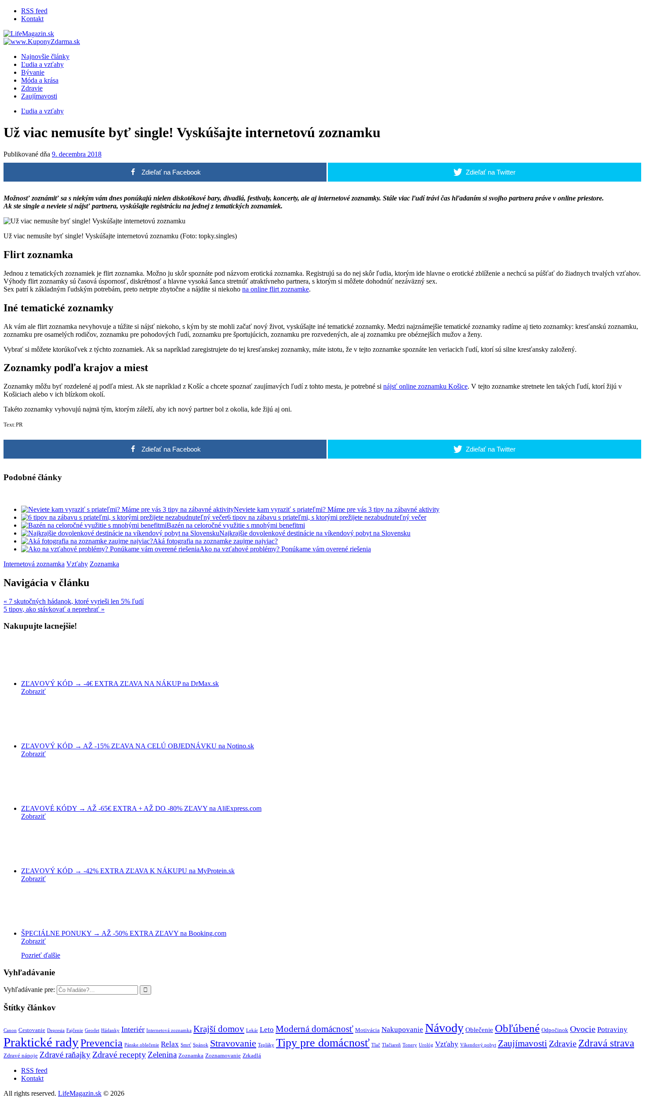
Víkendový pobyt (478, 1045)
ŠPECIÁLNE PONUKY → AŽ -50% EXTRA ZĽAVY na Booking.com (123, 933)
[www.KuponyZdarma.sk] (42, 41)
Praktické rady (41, 1042)
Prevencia (101, 1043)
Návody (444, 1028)
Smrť (186, 1045)
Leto (267, 1029)
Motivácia (367, 1030)
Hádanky (110, 1030)
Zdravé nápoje (21, 1055)
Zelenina (162, 1054)
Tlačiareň (391, 1045)
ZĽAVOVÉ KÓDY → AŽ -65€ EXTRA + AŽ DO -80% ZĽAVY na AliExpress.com (141, 808)
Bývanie (32, 72)
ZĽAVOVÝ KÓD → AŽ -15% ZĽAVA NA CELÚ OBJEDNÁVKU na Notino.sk (137, 746)
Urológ (426, 1045)
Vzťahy (77, 564)
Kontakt (32, 18)
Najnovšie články (45, 56)
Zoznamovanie (223, 1055)
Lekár (252, 1030)
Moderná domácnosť (314, 1029)
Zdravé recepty (119, 1054)
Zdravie (32, 88)
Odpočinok (554, 1030)
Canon (10, 1030)
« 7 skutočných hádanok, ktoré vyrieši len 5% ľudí (74, 601)
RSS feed (34, 11)
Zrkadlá (252, 1055)
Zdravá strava (606, 1043)
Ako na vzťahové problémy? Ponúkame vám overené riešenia (285, 549)
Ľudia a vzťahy (42, 64)
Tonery (410, 1045)
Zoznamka (104, 564)
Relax (170, 1044)
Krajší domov (218, 1029)
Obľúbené (517, 1028)
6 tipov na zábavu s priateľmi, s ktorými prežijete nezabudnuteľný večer (326, 517)
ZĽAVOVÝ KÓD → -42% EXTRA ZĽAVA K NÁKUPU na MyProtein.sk (128, 871)
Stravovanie (233, 1043)
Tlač (375, 1045)
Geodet (92, 1030)
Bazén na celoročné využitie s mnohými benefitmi (236, 525)
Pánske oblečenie (141, 1045)
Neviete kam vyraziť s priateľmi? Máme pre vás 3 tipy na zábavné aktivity (336, 509)
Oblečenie (479, 1029)
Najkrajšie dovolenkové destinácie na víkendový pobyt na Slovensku (314, 533)
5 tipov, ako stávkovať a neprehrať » (54, 609)
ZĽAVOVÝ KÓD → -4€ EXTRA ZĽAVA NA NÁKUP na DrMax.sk (120, 683)
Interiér (133, 1029)
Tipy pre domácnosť (323, 1042)
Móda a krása (39, 80)
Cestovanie (31, 1030)
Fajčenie (74, 1030)
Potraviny (612, 1029)
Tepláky (266, 1045)
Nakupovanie (402, 1029)
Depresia (56, 1030)
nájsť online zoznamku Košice (425, 386)
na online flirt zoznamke (275, 289)
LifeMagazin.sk (80, 1093)
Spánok (200, 1045)
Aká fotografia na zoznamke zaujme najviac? (215, 541)
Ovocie (582, 1029)
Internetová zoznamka (34, 564)
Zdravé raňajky (65, 1054)
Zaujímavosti (39, 96)
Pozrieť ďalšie (40, 955)
